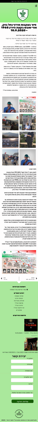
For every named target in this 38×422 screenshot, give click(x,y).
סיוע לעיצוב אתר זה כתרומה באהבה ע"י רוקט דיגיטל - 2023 (19, 420)
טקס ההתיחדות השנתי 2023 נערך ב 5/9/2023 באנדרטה (20, 334)
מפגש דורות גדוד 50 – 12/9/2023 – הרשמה (24, 340)
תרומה (19, 1)
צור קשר (13, 1)
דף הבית (24, 1)
